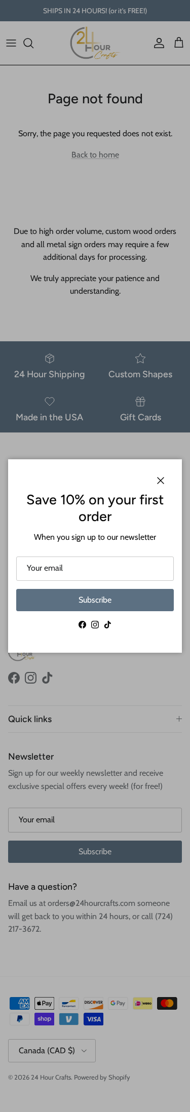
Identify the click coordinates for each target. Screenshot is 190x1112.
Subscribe (95, 600)
